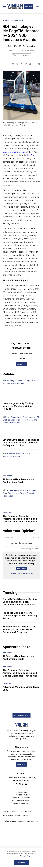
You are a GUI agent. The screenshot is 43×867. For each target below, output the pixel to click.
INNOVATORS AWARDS (21, 798)
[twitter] (21, 64)
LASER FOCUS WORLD (21, 803)
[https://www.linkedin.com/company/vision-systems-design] (19, 784)
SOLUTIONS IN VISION (21, 795)
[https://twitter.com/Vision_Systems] (23, 784)
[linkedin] (17, 64)
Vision (6, 152)
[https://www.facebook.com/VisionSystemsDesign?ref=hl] (16, 784)
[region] (21, 544)
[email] (30, 64)
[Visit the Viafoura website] (34, 549)
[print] (39, 64)
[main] (21, 857)
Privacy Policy (8, 815)
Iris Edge (31, 155)
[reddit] (26, 64)
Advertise (14, 811)
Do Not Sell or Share (26, 811)
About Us (6, 811)
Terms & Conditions (21, 815)
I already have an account (21, 573)
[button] (4, 6)
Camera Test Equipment (13, 20)
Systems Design (18, 152)
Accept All (21, 862)
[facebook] (13, 64)
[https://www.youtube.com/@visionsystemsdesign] (26, 784)
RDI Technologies (27, 46)
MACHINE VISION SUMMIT (21, 800)
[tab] (9, 538)
